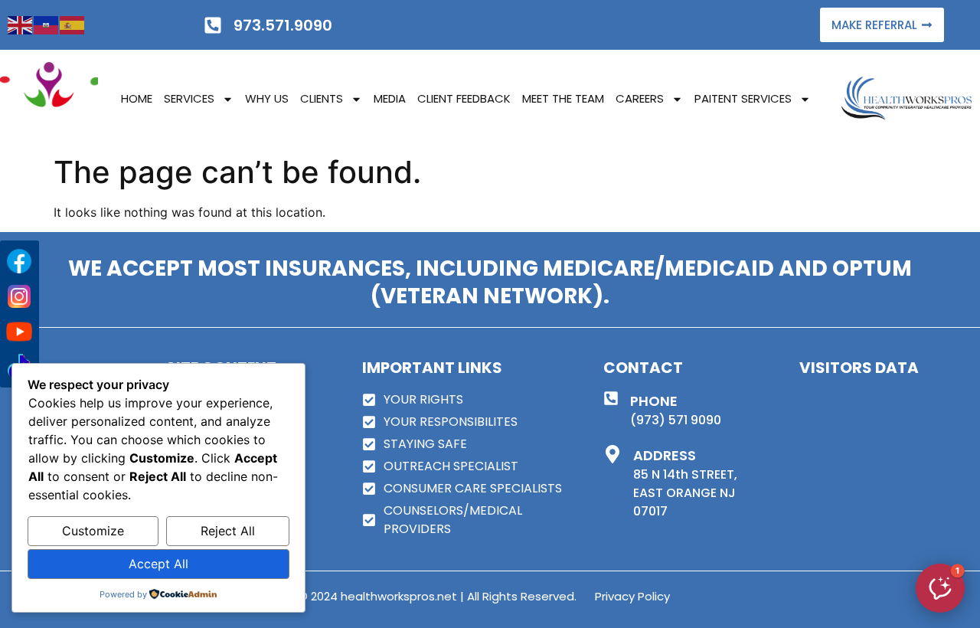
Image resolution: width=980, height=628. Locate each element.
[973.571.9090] (213, 25)
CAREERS (640, 98)
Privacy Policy (632, 596)
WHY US (267, 98)
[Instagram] (19, 296)
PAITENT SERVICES (743, 98)
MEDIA (390, 98)
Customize (93, 530)
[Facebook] (19, 261)
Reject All (228, 530)
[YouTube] (19, 331)
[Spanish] (73, 24)
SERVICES (189, 98)
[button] (940, 588)
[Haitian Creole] (47, 24)
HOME (136, 98)
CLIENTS (321, 98)
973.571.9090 (283, 25)
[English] (21, 24)
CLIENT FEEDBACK (464, 98)
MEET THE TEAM (563, 98)
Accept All (158, 563)
